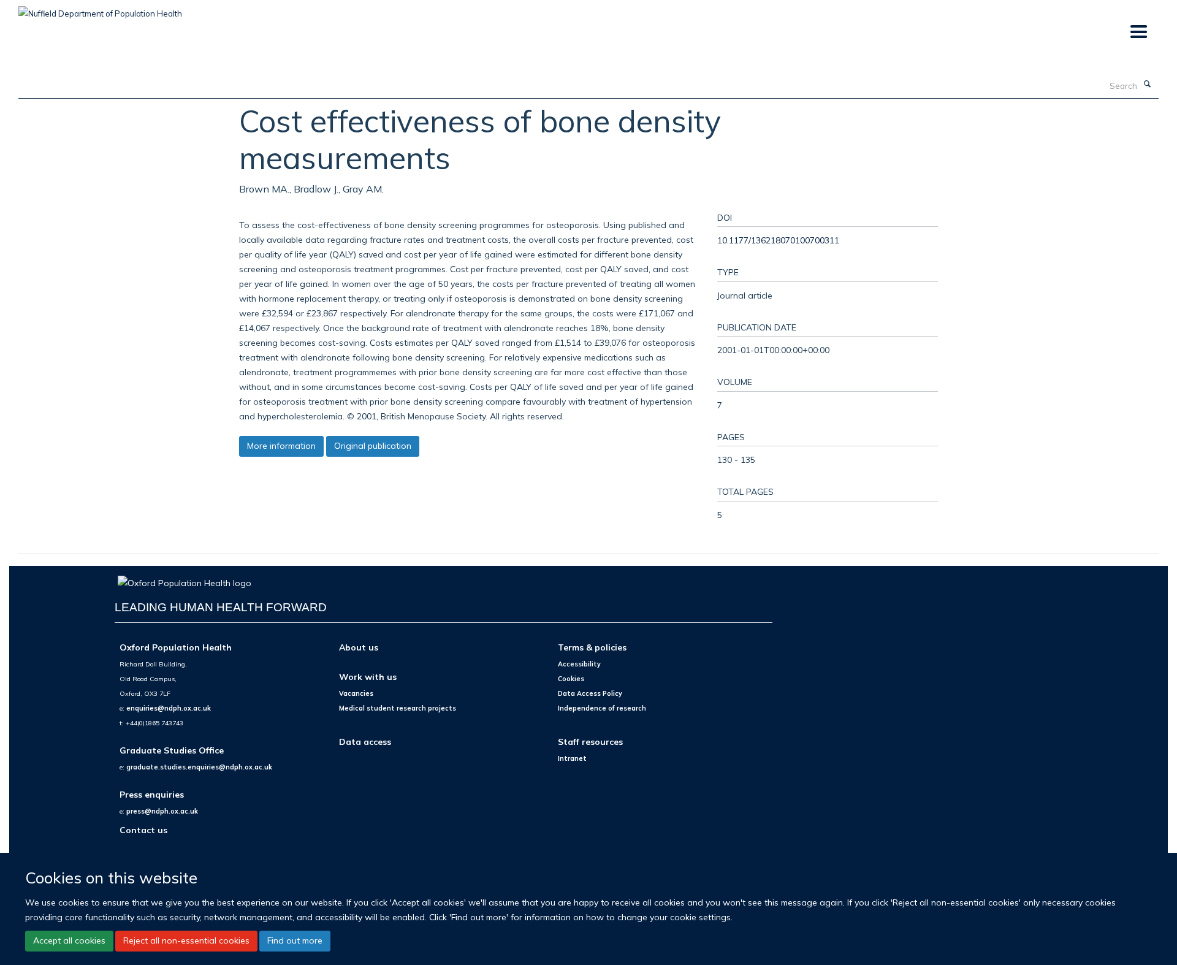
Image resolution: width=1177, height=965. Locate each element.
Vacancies (356, 693)
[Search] (1147, 84)
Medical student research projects (397, 708)
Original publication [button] (372, 445)
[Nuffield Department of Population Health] (100, 9)
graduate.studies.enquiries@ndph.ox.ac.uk (199, 767)
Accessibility (579, 664)
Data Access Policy (590, 693)
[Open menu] (1138, 32)
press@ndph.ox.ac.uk (162, 811)
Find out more (294, 940)
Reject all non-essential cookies (186, 940)
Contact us (143, 830)
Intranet (572, 758)
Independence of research (602, 708)
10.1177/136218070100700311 (778, 240)
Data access (365, 741)
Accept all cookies (69, 940)
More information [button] (281, 445)
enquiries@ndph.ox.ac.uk (168, 708)
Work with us (368, 676)
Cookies (571, 678)
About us (358, 647)
